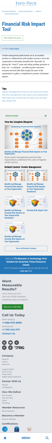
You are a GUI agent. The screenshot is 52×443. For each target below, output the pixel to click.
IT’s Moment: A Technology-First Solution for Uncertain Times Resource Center (26, 261)
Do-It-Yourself (7, 395)
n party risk (21, 98)
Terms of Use (7, 372)
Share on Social (12, 116)
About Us (5, 359)
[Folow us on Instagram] (4, 347)
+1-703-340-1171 (11, 329)
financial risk (27, 92)
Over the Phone (7, 398)
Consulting (6, 403)
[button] (26, 438)
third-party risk (8, 98)
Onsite (4, 400)
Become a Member (12, 307)
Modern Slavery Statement (11, 377)
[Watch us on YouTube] (10, 342)
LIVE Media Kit (7, 387)
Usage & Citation (8, 369)
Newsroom (6, 364)
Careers (5, 362)
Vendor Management (26, 11)
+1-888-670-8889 (12, 322)
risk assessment (40, 95)
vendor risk (11, 101)
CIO (3, 95)
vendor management (11, 92)
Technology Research (9, 11)
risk (23, 95)
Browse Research (8, 411)
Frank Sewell (14, 49)
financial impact (41, 92)
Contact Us (8, 333)
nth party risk (32, 98)
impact (29, 95)
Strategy (38, 11)
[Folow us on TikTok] (10, 347)
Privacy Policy (7, 374)
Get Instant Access (12, 38)
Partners (5, 385)
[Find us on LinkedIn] (4, 342)
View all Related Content (26, 248)
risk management (13, 95)
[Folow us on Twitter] (16, 342)
